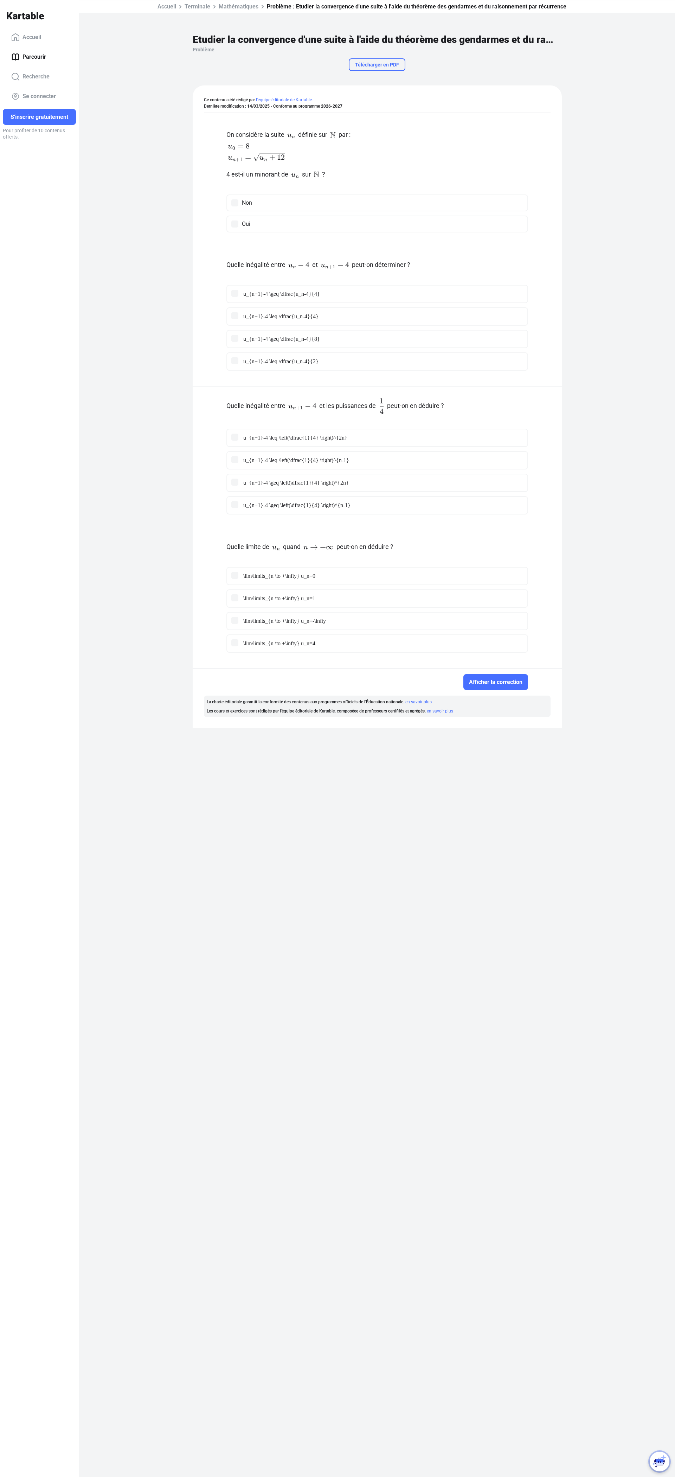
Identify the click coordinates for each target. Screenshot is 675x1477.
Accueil (31, 37)
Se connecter (39, 96)
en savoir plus (418, 701)
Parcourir (34, 56)
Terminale (197, 6)
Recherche (36, 76)
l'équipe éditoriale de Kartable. (284, 99)
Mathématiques (238, 6)
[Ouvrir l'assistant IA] (659, 1461)
